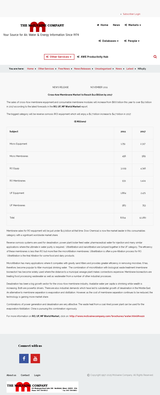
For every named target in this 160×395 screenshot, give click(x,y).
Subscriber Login (131, 14)
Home (104, 25)
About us (11, 375)
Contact (25, 375)
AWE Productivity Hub (94, 56)
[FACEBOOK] (24, 358)
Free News (64, 68)
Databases (109, 40)
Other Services (59, 56)
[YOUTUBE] (35, 358)
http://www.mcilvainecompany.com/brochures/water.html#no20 (107, 316)
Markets (133, 25)
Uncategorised (103, 68)
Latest (129, 68)
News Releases (82, 68)
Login (37, 375)
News (116, 25)
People (132, 40)
